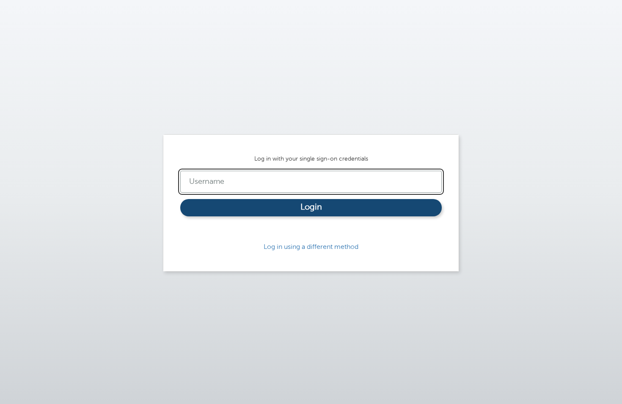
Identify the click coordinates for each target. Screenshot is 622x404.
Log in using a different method (311, 247)
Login (311, 207)
